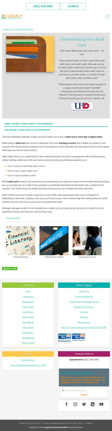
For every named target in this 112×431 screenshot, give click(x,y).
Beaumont (28, 301)
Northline (28, 332)
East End (28, 312)
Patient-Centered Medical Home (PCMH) (84, 327)
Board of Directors (84, 307)
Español (89, 423)
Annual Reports (84, 296)
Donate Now (28, 360)
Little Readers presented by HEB (28, 365)
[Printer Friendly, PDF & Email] (9, 268)
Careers (84, 312)
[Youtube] (101, 404)
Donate (73, 6)
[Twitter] (84, 404)
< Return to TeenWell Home (17, 29)
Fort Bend (28, 322)
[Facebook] (66, 404)
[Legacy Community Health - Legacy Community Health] (12, 17)
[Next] (102, 244)
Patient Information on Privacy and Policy (63, 423)
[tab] (56, 124)
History (84, 317)
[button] (107, 16)
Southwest (28, 337)
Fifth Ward (28, 317)
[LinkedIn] (93, 404)
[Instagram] (75, 404)
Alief (28, 291)
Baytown (28, 296)
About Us (84, 291)
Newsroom (84, 322)
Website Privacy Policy (30, 423)
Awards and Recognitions (84, 301)
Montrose (28, 327)
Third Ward (28, 343)
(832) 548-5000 (43, 6)
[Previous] (6, 244)
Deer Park (28, 307)
